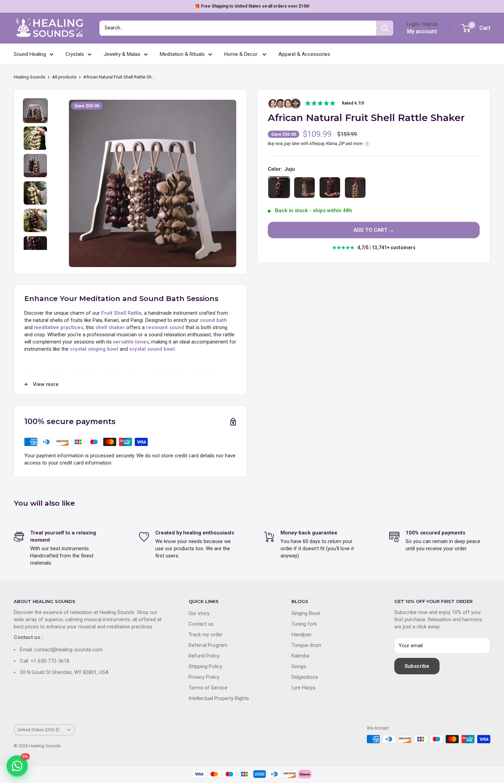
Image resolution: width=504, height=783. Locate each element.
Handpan (301, 634)
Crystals (74, 54)
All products (64, 77)
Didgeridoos (304, 677)
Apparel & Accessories (304, 54)
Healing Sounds (29, 77)
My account (422, 31)
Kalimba (300, 656)
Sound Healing (30, 54)
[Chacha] (304, 187)
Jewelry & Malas (122, 54)
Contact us (201, 624)
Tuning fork (304, 624)
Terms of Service (208, 688)
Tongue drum (306, 645)
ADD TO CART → (373, 230)
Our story (199, 613)
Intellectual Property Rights (219, 698)
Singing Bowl (305, 613)
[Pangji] (355, 187)
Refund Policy (204, 656)
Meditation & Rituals (182, 54)
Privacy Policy (204, 677)
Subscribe (417, 666)
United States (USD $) (38, 729)
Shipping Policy (205, 666)
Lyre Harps (303, 688)
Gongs (298, 666)
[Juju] (279, 187)
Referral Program (208, 645)
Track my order (206, 634)
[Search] (384, 28)
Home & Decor (241, 54)
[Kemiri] (330, 187)
